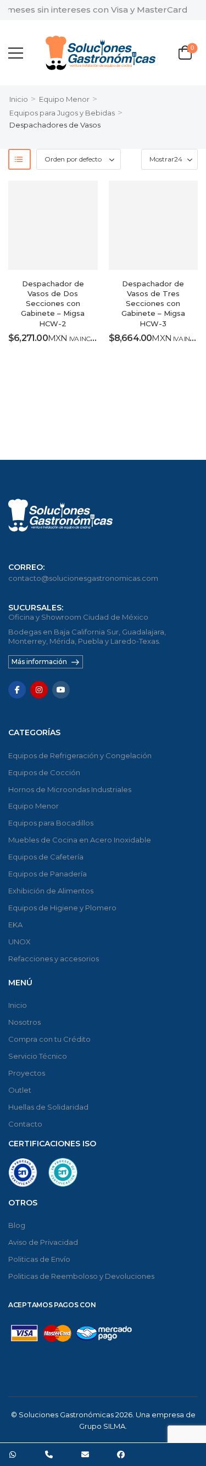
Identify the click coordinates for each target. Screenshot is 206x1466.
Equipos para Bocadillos (50, 822)
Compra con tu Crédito (49, 1039)
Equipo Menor (64, 99)
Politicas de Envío (39, 1259)
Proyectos (26, 1073)
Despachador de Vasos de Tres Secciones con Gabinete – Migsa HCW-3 (153, 303)
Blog (16, 1225)
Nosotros (24, 1022)
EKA (15, 924)
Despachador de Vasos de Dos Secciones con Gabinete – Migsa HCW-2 (53, 303)
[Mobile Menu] (15, 52)
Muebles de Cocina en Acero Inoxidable (79, 839)
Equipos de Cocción (44, 772)
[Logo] (100, 53)
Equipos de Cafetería (45, 856)
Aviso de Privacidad (43, 1242)
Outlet (19, 1090)
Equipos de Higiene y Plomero (62, 907)
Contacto (25, 1123)
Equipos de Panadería (47, 873)
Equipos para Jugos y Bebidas (62, 112)
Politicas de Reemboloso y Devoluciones (81, 1276)
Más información (39, 661)
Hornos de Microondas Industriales (69, 789)
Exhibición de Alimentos (50, 890)
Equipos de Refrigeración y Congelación (80, 755)
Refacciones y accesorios (53, 958)
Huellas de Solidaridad (48, 1107)
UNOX (19, 941)
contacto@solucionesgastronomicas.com (83, 578)
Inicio (18, 99)
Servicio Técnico (37, 1056)
